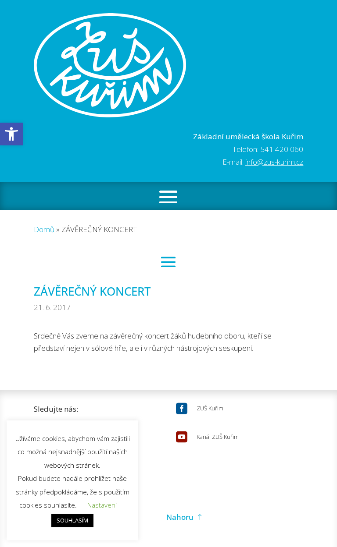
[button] (11, 134)
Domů (44, 229)
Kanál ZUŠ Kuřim (218, 437)
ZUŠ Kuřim (210, 408)
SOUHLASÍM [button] (72, 520)
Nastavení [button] (102, 505)
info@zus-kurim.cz (274, 162)
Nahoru (180, 517)
